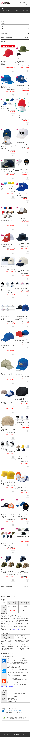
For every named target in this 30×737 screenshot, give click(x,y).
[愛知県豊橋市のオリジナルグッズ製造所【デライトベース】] (5, 4)
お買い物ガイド (7, 11)
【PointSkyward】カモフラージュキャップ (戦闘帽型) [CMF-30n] (22, 573)
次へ (25, 37)
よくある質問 (22, 11)
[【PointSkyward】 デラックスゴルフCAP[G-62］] (8, 79)
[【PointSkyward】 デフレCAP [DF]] (8, 337)
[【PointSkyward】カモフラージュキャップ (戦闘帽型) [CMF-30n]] (22, 563)
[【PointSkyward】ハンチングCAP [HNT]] (22, 391)
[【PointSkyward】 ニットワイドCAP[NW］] (8, 101)
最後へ (27, 37)
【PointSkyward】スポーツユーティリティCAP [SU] (7, 188)
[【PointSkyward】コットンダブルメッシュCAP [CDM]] (8, 364)
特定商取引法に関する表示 (19, 734)
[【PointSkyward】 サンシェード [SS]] (8, 444)
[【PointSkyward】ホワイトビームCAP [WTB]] (22, 210)
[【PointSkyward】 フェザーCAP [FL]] (22, 186)
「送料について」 (16, 629)
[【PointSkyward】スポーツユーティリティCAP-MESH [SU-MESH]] (22, 162)
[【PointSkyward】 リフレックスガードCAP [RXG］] (8, 163)
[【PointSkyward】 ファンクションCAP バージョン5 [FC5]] (22, 477)
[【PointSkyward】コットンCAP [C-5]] (22, 364)
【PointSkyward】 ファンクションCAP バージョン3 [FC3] (8, 318)
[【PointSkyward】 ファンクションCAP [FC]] (22, 506)
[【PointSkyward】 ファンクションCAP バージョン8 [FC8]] (8, 474)
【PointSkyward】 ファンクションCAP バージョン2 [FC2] (8, 516)
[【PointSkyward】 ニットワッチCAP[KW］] (22, 106)
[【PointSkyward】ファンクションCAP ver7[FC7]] (22, 283)
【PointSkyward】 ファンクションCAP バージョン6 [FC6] (8, 429)
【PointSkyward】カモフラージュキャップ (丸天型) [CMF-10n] (7, 571)
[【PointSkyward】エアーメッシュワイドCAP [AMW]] (8, 393)
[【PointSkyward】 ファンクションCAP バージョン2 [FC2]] (8, 506)
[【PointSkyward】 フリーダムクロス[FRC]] (8, 285)
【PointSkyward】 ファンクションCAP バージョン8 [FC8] (8, 482)
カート (24, 4)
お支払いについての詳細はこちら (9, 686)
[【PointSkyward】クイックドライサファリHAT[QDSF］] (22, 52)
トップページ (2, 11)
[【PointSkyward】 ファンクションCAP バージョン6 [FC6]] (8, 420)
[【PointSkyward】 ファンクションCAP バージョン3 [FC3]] (8, 308)
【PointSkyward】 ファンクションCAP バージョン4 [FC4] (22, 458)
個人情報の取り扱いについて (7, 734)
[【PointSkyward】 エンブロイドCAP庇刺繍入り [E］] (22, 134)
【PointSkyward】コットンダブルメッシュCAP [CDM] (7, 374)
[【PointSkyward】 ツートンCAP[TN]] (22, 262)
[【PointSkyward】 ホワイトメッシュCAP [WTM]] (8, 237)
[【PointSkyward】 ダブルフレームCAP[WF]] (8, 260)
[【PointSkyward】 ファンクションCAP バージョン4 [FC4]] (22, 448)
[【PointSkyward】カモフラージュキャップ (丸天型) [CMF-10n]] (8, 562)
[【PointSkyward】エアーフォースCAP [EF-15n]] (8, 535)
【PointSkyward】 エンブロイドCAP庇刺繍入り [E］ (22, 144)
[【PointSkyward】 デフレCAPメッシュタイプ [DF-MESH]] (22, 308)
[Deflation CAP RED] (8, 52)
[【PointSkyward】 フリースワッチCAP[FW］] (8, 136)
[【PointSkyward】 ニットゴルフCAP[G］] (22, 79)
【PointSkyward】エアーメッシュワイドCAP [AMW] (7, 403)
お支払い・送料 (17, 11)
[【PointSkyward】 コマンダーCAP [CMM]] (22, 333)
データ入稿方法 (12, 11)
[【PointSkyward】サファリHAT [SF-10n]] (22, 531)
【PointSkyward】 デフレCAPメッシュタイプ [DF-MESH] (22, 318)
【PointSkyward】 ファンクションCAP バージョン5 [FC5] (22, 487)
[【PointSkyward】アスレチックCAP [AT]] (8, 212)
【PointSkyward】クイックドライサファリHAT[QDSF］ (22, 62)
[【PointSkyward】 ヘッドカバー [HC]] (22, 418)
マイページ (20, 4)
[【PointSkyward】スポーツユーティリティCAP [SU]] (8, 183)
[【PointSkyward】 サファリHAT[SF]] (22, 237)
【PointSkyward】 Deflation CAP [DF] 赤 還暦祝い (7, 62)
